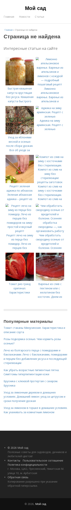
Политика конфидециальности (27, 464)
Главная (9, 16)
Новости (24, 16)
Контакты (14, 460)
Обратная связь (18, 477)
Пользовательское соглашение (43, 460)
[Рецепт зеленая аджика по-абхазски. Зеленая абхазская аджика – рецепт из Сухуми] (19, 182)
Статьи (39, 16)
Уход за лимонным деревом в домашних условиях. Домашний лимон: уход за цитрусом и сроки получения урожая (34, 397)
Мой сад (35, 7)
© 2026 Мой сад (18, 447)
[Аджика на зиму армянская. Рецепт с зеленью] (50, 116)
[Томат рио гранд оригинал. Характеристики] (19, 280)
